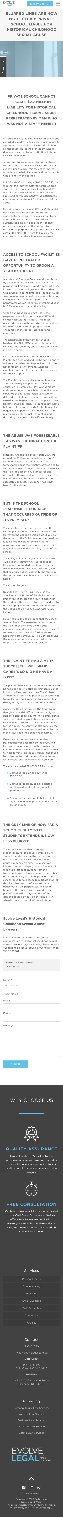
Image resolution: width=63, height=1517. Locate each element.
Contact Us (32, 1315)
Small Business (31, 1300)
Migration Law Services (31, 1426)
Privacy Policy (31, 1493)
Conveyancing (32, 1286)
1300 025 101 (31, 1346)
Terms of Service (37, 1508)
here (49, 947)
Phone (7, 1013)
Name (7, 980)
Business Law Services (31, 1420)
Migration (31, 1293)
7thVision (37, 1502)
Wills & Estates (31, 1308)
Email (7, 1000)
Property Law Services (31, 1414)
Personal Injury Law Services (32, 1408)
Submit (15, 1064)
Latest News (25, 962)
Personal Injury (31, 1279)
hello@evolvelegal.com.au (32, 1352)
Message (9, 1025)
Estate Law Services (31, 1432)
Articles (31, 1322)
